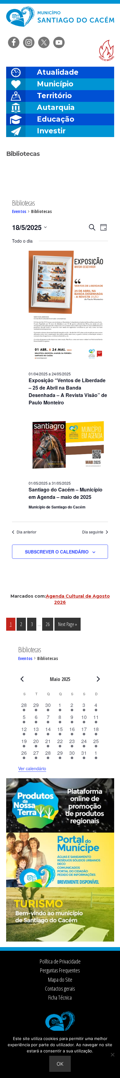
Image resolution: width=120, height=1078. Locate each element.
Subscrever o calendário (57, 552)
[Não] (112, 1054)
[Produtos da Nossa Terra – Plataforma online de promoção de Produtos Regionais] (60, 830)
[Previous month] (22, 679)
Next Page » (67, 625)
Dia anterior (26, 531)
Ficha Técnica (60, 997)
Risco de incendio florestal (106, 50)
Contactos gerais (60, 988)
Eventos (19, 211)
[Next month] (98, 679)
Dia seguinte (92, 531)
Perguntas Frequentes (60, 970)
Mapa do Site (60, 979)
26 (49, 624)
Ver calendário (32, 768)
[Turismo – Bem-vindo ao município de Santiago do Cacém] (60, 939)
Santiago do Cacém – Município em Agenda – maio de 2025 (65, 493)
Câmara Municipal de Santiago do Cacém (60, 20)
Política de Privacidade (60, 961)
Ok (60, 1064)
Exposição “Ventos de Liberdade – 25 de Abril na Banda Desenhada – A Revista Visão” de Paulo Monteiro (68, 391)
